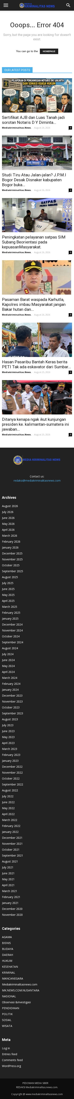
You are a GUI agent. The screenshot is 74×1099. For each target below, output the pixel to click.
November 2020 (12, 915)
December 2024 (12, 624)
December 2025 (12, 553)
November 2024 (12, 630)
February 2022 (11, 826)
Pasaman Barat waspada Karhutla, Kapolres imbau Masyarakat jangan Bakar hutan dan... (34, 304)
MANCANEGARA (12, 978)
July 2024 (7, 654)
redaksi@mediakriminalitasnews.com (37, 480)
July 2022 (7, 796)
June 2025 (8, 589)
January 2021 (10, 903)
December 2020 (12, 909)
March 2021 (9, 891)
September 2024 (12, 642)
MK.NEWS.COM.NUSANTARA (20, 990)
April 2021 (8, 885)
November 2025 (12, 559)
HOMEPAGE (49, 51)
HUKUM (7, 961)
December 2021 (12, 838)
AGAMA (7, 937)
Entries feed (9, 1054)
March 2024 (9, 678)
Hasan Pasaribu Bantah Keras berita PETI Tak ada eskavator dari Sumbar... (36, 364)
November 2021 (12, 843)
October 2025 (11, 565)
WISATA (7, 1026)
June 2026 (8, 518)
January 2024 (10, 689)
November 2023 (12, 701)
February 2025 (11, 612)
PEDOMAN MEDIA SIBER (35, 1083)
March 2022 (9, 820)
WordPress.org (11, 1066)
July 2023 (7, 725)
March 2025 (9, 607)
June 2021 (8, 873)
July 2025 (7, 583)
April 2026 (8, 530)
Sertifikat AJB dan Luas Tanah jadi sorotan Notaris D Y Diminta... (33, 120)
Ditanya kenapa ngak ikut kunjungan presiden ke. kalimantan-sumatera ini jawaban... (35, 424)
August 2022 (10, 790)
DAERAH (7, 955)
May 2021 (8, 879)
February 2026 (11, 541)
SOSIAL (6, 1020)
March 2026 (9, 535)
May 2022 (8, 808)
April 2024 (8, 672)
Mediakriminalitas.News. (16, 127)
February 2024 (11, 684)
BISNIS (6, 943)
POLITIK (7, 1014)
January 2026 (10, 547)
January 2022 (10, 832)
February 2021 (11, 897)
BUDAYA (7, 949)
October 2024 (11, 636)
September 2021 (12, 855)
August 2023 (10, 719)
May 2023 (8, 737)
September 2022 (12, 784)
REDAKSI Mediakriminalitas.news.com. (37, 1087)
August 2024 (10, 648)
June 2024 (8, 660)
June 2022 (8, 802)
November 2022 (12, 772)
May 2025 (8, 595)
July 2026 (7, 512)
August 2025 (10, 577)
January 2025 (10, 618)
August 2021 (10, 861)
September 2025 (12, 571)
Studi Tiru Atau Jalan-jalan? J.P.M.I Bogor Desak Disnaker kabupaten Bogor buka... (34, 180)
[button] (68, 5)
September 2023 (12, 713)
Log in (6, 1048)
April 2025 (8, 601)
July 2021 (7, 867)
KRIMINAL (8, 972)
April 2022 (8, 814)
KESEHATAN (10, 966)
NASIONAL (9, 996)
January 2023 (10, 761)
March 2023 (9, 749)
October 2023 (11, 707)
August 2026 (10, 506)
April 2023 (8, 743)
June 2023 (8, 731)
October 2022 (11, 778)
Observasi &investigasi (16, 1002)
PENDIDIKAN (10, 1008)
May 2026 (8, 524)
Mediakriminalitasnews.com (19, 984)
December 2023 (12, 695)
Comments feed (12, 1060)
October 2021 (11, 849)
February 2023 (11, 755)
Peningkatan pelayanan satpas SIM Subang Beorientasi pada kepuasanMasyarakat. (34, 242)
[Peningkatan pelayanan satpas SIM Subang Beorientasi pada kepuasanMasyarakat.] (37, 215)
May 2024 (8, 666)
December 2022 (12, 766)
